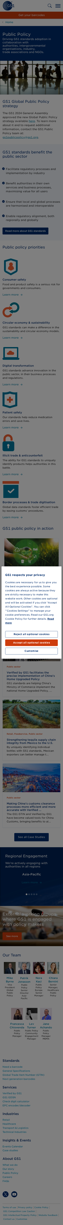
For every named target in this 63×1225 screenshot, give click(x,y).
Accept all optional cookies (31, 642)
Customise (31, 651)
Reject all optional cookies (32, 634)
